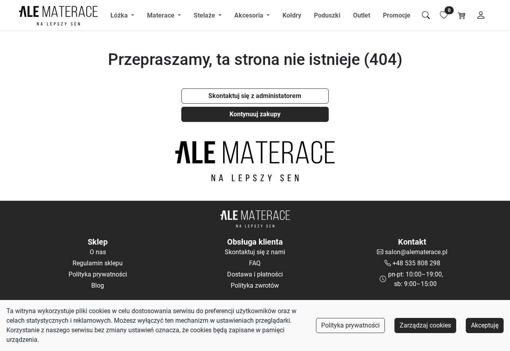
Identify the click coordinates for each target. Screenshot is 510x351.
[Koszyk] (462, 15)
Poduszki (327, 15)
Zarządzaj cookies (425, 325)
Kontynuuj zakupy (255, 114)
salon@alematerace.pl (416, 252)
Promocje (396, 15)
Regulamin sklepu (98, 263)
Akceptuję (484, 325)
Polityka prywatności (350, 325)
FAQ (255, 263)
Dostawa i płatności (255, 274)
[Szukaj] (426, 15)
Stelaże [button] (205, 15)
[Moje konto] (481, 15)
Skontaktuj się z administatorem (254, 96)
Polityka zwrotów (255, 285)
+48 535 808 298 (416, 263)
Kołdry (291, 15)
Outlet (361, 15)
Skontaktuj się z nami (255, 252)
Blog (97, 285)
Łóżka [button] (119, 15)
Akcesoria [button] (249, 15)
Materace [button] (161, 15)
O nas (98, 252)
